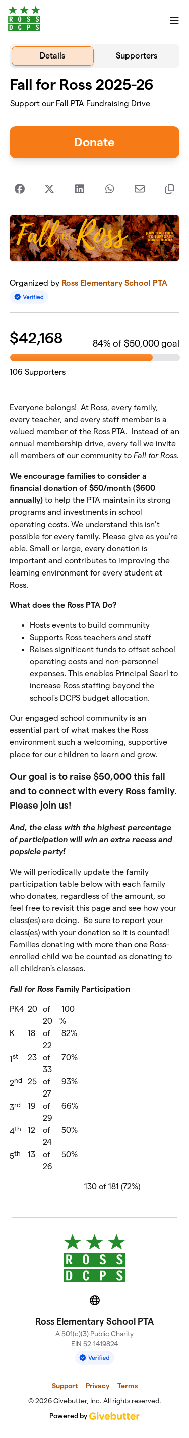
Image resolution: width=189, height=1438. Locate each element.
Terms (127, 1386)
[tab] (52, 56)
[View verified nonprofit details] (29, 297)
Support (65, 1386)
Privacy (97, 1386)
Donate (94, 142)
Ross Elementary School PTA (114, 283)
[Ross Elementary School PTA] (24, 18)
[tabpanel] (95, 638)
